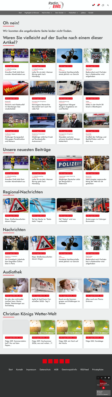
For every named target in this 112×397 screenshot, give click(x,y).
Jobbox (83, 13)
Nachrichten (46, 13)
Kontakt (91, 13)
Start (20, 13)
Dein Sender (59, 13)
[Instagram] (12, 5)
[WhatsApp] (4, 5)
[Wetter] (103, 5)
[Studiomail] (15, 5)
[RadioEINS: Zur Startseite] (56, 5)
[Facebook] (8, 5)
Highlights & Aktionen (32, 13)
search (108, 5)
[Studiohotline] (19, 5)
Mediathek (72, 13)
